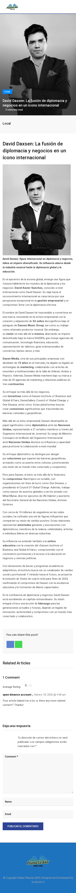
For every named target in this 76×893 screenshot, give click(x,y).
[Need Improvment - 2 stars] (5, 738)
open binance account (17, 694)
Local (7, 123)
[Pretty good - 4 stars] (11, 738)
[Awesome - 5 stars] (14, 738)
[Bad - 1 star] (2, 738)
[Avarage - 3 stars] (8, 738)
